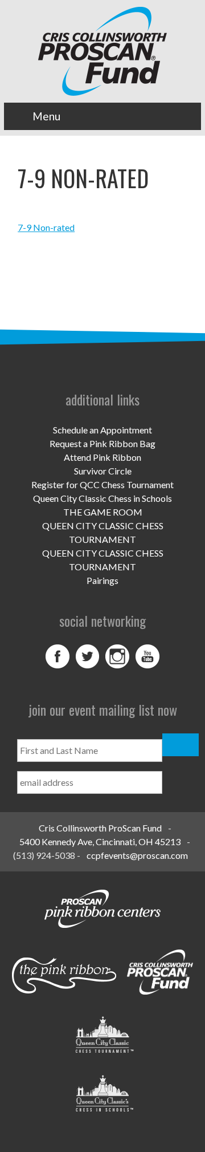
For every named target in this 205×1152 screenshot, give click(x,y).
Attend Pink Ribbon (102, 457)
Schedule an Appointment (102, 429)
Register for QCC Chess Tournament (102, 484)
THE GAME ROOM (102, 511)
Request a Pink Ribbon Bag (102, 443)
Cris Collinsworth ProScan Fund (100, 827)
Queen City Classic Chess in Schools (102, 498)
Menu (46, 116)
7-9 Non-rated (46, 227)
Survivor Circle (103, 470)
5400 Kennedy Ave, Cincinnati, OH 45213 (100, 841)
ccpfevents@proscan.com (137, 855)
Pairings (102, 580)
